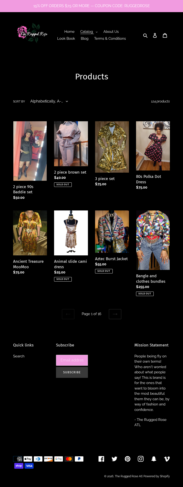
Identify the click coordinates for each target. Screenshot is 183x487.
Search (19, 356)
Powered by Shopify (156, 476)
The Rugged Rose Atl (128, 476)
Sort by (19, 101)
